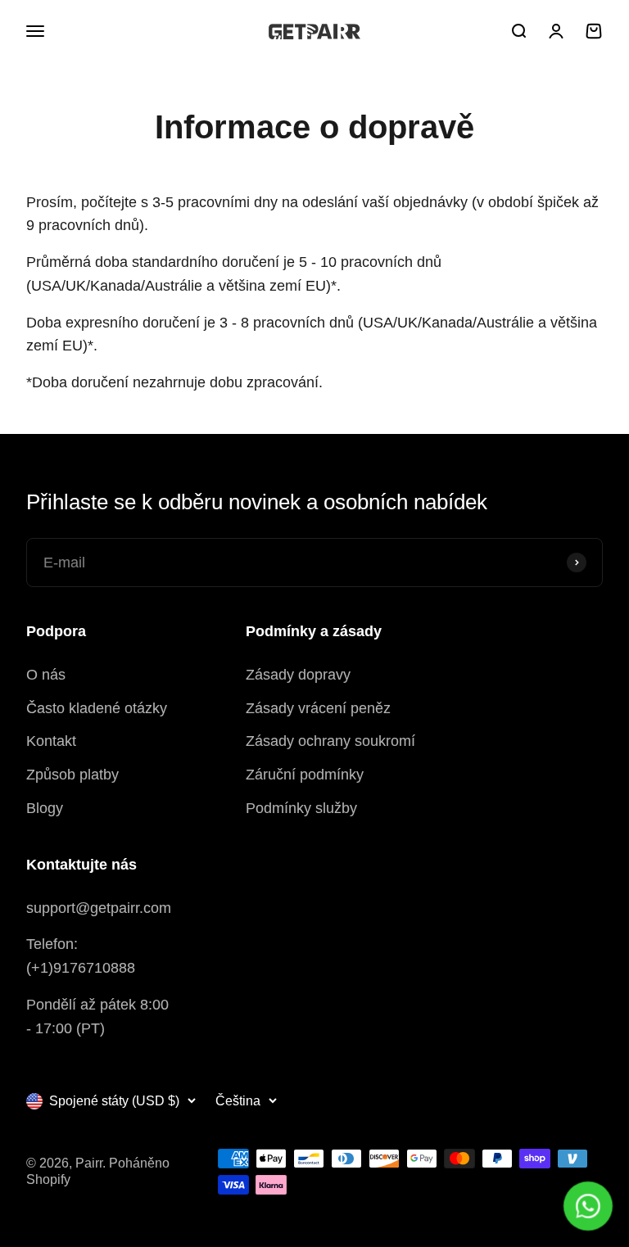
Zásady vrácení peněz (318, 708)
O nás (46, 674)
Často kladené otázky (96, 708)
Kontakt (51, 741)
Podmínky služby (301, 808)
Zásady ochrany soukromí (330, 741)
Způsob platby (72, 774)
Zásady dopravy (298, 674)
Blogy (44, 808)
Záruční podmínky (305, 774)
